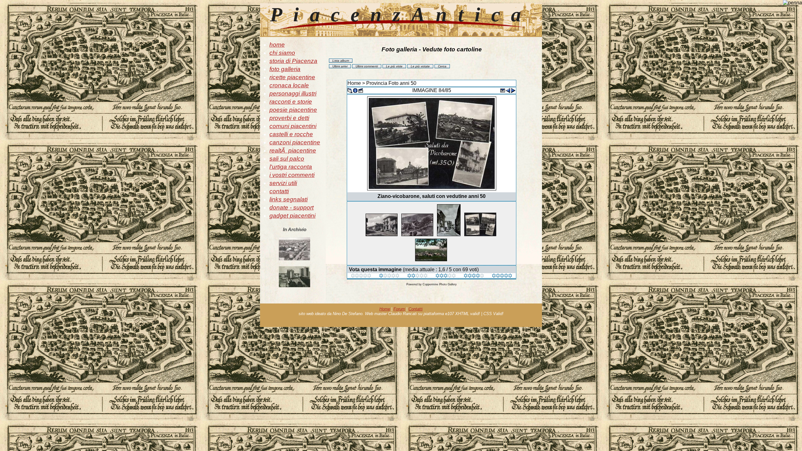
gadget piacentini (292, 215)
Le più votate (420, 66)
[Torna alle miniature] (349, 90)
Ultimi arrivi (339, 66)
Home (354, 83)
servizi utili (283, 183)
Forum (399, 309)
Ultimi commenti (367, 66)
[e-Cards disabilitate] (502, 90)
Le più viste (394, 66)
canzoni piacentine (294, 142)
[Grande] (502, 276)
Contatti (416, 309)
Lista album (340, 60)
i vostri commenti (292, 175)
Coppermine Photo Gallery (440, 284)
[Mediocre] (389, 276)
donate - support (291, 207)
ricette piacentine (292, 77)
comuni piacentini (292, 126)
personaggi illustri (292, 93)
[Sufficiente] (417, 276)
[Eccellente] (474, 276)
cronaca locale (289, 85)
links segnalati (288, 199)
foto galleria (284, 69)
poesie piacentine (293, 109)
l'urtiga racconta (290, 166)
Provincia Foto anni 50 (391, 83)
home (277, 44)
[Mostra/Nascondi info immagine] (355, 90)
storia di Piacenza (293, 61)
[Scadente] (361, 276)
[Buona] (445, 276)
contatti (279, 191)
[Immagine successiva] (513, 90)
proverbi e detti (289, 118)
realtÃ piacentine (292, 150)
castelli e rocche (291, 134)
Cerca (442, 66)
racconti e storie (290, 101)
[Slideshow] (360, 90)
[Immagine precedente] (507, 90)
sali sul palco (286, 158)
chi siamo (282, 52)
